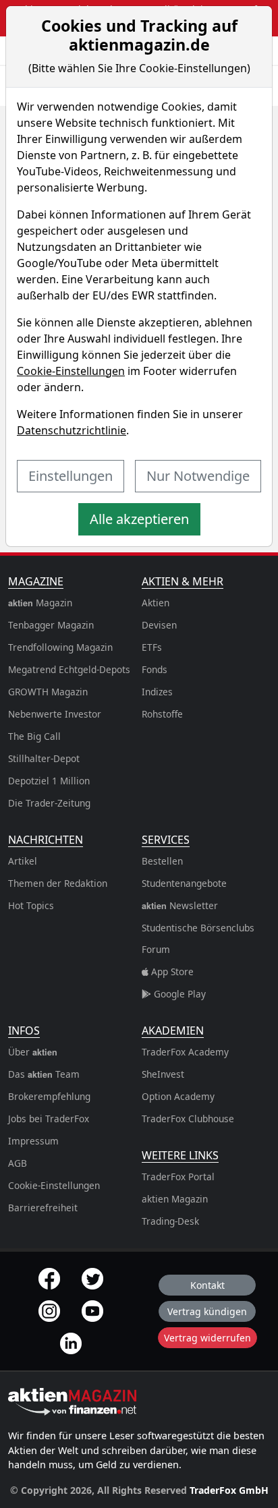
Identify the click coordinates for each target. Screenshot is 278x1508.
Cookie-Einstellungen (71, 371)
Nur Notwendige (198, 476)
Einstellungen (70, 476)
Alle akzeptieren (139, 519)
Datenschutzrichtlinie (71, 430)
